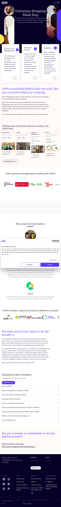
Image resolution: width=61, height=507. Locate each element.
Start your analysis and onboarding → (19, 446)
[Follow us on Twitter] (8, 484)
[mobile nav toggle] (58, 2)
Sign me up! (35, 468)
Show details (53, 260)
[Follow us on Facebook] (4, 484)
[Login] (54, 2)
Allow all (50, 264)
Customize (29, 264)
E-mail (47, 457)
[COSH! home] (4, 2)
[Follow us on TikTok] (4, 488)
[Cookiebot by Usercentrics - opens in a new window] (52, 241)
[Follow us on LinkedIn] (4, 479)
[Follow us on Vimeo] (8, 488)
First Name (33, 457)
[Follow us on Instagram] (8, 479)
